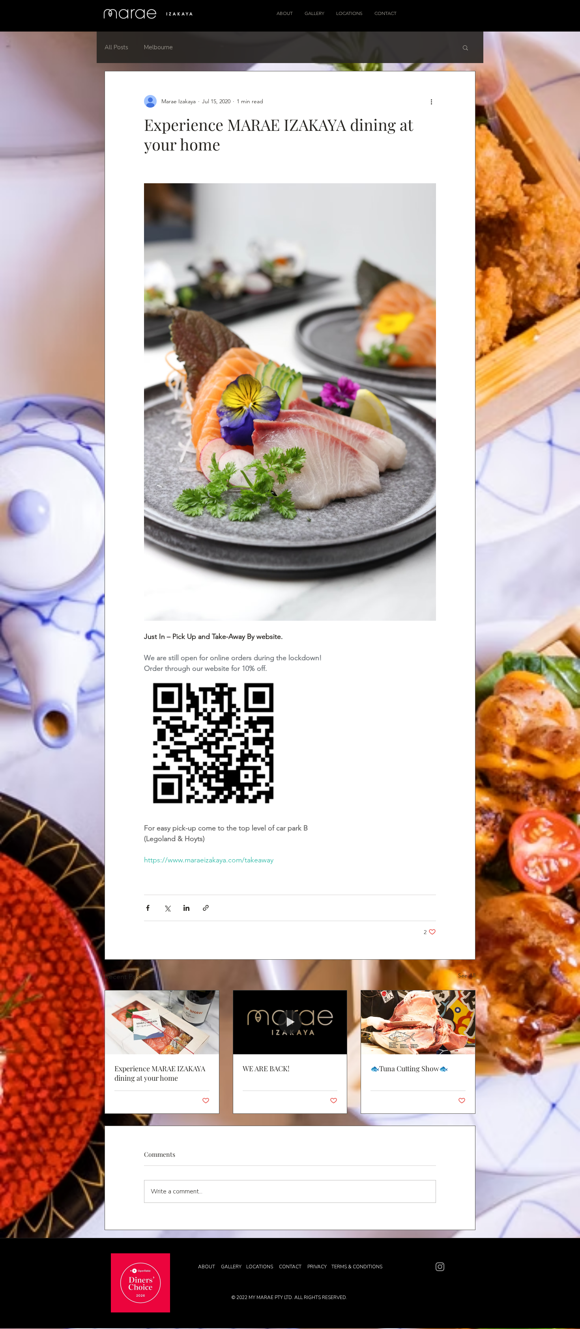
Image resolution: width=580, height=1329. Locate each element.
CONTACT (291, 1267)
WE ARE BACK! (266, 1068)
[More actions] (431, 101)
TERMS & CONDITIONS (356, 1267)
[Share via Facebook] (148, 908)
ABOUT (206, 1267)
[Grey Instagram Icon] (440, 1267)
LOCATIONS (259, 1267)
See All (466, 975)
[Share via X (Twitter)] (167, 908)
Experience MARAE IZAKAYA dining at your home (159, 1073)
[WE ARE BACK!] (290, 1022)
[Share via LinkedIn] (186, 908)
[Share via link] (206, 908)
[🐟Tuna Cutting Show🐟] (418, 1022)
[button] (465, 47)
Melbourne (158, 47)
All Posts (116, 47)
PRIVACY (318, 1267)
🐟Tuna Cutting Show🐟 (409, 1068)
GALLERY (232, 1267)
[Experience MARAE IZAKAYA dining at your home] (162, 1022)
